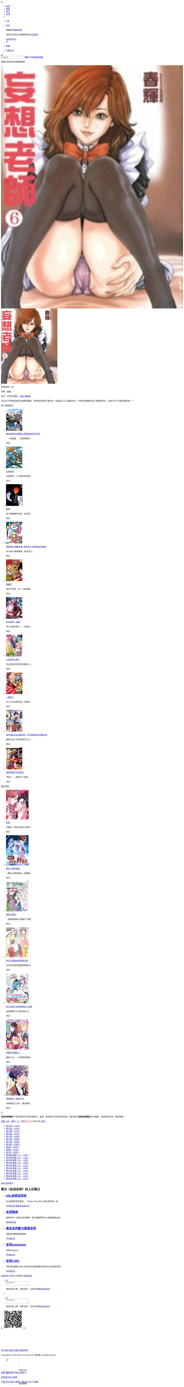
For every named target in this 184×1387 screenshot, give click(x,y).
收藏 (3, 1372)
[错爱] (17, 819)
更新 (8, 9)
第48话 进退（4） (17, 1179)
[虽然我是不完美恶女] (14, 769)
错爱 (8, 822)
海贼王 (9, 584)
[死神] (14, 505)
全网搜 (40, 57)
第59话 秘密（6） (17, 1157)
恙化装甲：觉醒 (13, 622)
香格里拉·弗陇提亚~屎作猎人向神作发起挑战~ (26, 547)
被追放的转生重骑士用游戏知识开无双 (23, 434)
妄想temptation (16, 1244)
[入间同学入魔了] (14, 656)
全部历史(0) (11, 39)
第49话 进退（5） (17, 1176)
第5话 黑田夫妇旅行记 (20, 1206)
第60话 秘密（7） (17, 1155)
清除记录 (18, 30)
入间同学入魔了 (13, 660)
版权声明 (24, 1350)
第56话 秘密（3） (17, 1165)
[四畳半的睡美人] (17, 1049)
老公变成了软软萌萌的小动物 (19, 1007)
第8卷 (13, 1150)
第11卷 (13, 1142)
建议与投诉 (15, 1350)
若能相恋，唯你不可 (15, 1099)
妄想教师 (12, 1212)
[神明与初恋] (17, 911)
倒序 (43, 1121)
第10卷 (13, 1144)
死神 (8, 509)
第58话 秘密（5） (17, 1160)
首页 (8, 6)
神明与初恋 (11, 915)
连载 (6, 1121)
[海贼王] (14, 580)
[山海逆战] (14, 467)
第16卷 (13, 1128)
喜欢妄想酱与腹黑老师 (21, 1228)
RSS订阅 (9, 1382)
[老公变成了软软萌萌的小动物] (17, 1003)
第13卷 (13, 1136)
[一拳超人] (14, 693)
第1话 (12, 1238)
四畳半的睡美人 (13, 1053)
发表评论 (46, 1289)
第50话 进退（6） (17, 1173)
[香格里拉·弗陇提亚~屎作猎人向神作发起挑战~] (14, 543)
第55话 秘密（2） (17, 1168)
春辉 (9, 391)
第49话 (13, 1222)
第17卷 (29, 1121)
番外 (16, 1121)
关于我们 (5, 1350)
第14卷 (13, 1134)
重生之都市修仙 (13, 868)
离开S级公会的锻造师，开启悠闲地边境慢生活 (26, 735)
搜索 (27, 57)
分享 (3, 1382)
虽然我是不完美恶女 (15, 772)
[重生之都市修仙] (17, 865)
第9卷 (13, 1147)
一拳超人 (10, 697)
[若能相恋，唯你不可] (17, 1095)
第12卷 (13, 1139)
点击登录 (34, 34)
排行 (8, 11)
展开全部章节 (7, 1183)
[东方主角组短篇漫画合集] (17, 957)
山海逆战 (10, 471)
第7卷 (13, 1152)
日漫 (8, 14)
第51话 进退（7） (17, 1171)
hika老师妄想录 (16, 1195)
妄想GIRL (13, 1260)
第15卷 (13, 1131)
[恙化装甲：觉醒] (14, 618)
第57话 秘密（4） (17, 1163)
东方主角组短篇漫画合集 (17, 961)
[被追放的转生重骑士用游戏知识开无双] (14, 430)
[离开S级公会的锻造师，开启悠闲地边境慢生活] (14, 731)
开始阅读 (10, 1372)
